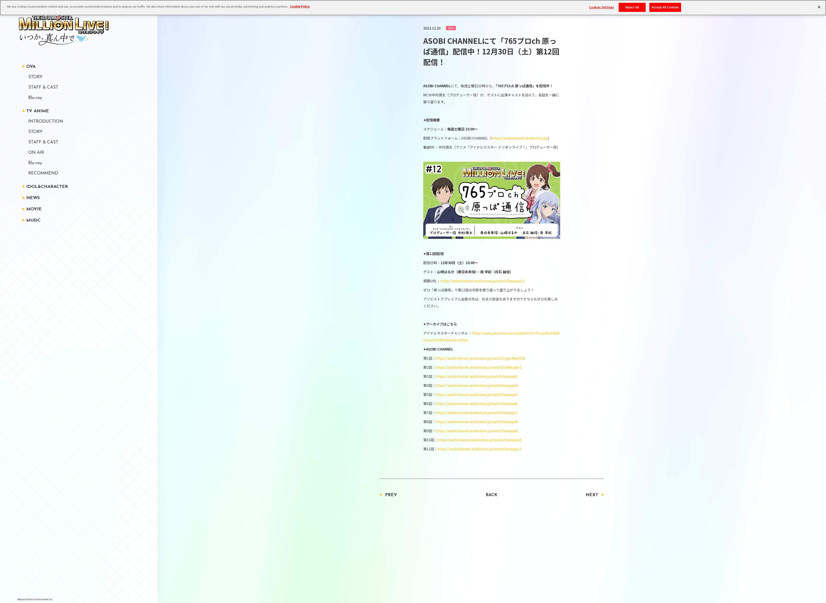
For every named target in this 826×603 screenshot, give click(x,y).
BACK (491, 495)
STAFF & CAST (43, 87)
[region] (413, 7)
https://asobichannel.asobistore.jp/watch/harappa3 (477, 376)
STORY (35, 77)
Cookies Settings (601, 7)
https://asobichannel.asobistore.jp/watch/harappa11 (480, 448)
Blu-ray (35, 98)
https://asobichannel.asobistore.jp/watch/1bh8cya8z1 (479, 367)
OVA (31, 67)
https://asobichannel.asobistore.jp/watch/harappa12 (482, 280)
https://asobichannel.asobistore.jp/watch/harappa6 (477, 403)
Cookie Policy (300, 6)
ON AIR (36, 153)
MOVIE (34, 209)
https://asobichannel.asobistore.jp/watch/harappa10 (480, 439)
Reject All (632, 7)
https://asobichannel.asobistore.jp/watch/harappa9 (477, 430)
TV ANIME (37, 111)
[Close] (819, 7)
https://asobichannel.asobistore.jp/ (519, 138)
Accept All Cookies (665, 7)
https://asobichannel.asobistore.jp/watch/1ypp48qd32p (480, 358)
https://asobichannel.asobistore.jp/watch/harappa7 (477, 412)
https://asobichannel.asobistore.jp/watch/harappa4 (477, 385)
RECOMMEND (43, 173)
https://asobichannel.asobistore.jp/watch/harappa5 (477, 394)
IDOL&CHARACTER (47, 187)
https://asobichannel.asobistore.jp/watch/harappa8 (477, 421)
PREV (391, 495)
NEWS (33, 198)
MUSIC (33, 220)
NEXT (592, 495)
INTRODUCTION (45, 121)
